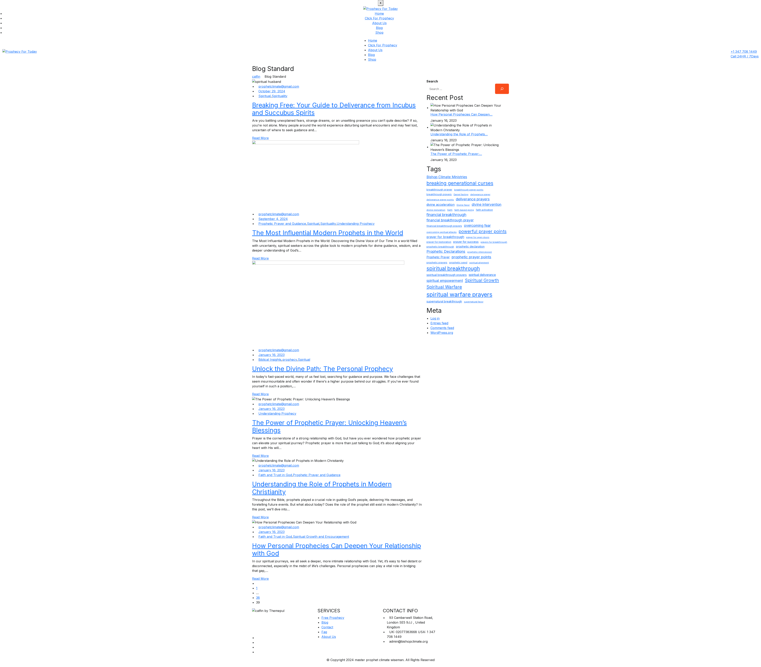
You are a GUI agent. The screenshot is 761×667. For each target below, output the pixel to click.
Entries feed (439, 323)
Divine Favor (463, 205)
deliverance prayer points (440, 199)
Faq (324, 632)
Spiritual (264, 96)
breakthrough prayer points (468, 190)
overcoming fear (477, 225)
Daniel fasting (461, 194)
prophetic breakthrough (440, 246)
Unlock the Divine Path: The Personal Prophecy (322, 369)
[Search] (502, 89)
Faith (449, 210)
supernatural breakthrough (444, 301)
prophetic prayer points (471, 257)
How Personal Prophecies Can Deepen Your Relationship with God (336, 549)
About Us (379, 23)
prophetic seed (458, 262)
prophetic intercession (479, 252)
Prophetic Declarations (445, 251)
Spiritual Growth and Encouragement (321, 537)
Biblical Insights (269, 360)
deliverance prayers (473, 199)
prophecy (289, 360)
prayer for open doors (477, 237)
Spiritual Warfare (444, 286)
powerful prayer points (483, 231)
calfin (256, 76)
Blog (379, 28)
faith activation (484, 209)
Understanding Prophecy (356, 224)
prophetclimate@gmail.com (278, 86)
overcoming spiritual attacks (441, 232)
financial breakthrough (446, 214)
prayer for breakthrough (445, 237)
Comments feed (442, 328)
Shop (379, 32)
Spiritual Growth (482, 280)
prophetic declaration (470, 246)
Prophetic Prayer (438, 257)
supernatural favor (473, 301)
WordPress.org (441, 333)
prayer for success (466, 241)
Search (432, 81)
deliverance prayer (480, 194)
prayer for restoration (438, 241)
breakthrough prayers (439, 194)
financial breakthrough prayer (450, 220)
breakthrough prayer (439, 189)
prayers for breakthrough (494, 242)
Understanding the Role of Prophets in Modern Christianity (322, 488)
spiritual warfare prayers (459, 294)
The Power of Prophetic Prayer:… (456, 154)
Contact (327, 627)
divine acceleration (440, 205)
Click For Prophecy (379, 18)
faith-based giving (464, 210)
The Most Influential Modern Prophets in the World (327, 233)
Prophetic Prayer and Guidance (282, 224)
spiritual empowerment (444, 280)
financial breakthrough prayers (444, 225)
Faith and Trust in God (275, 475)
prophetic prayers (436, 262)
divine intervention (486, 204)
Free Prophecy (332, 618)
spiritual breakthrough (453, 268)
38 (258, 598)
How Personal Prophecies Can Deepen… (461, 114)
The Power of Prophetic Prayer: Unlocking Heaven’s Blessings (329, 426)
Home (379, 13)
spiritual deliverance (482, 275)
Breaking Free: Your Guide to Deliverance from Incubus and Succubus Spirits (334, 109)
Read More (260, 138)
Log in (435, 318)
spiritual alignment (479, 262)
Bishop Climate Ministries (446, 177)
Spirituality (279, 96)
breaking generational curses (459, 183)
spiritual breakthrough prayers (446, 275)
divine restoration (435, 210)
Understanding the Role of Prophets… (459, 134)
